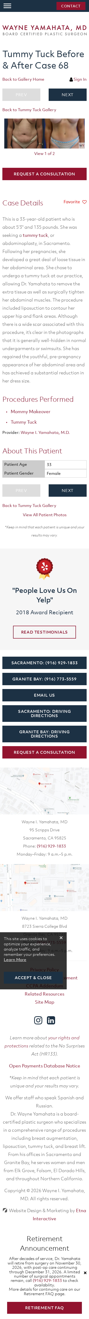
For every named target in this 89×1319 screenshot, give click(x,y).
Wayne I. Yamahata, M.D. (45, 432)
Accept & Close (33, 977)
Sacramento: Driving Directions (44, 713)
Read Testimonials (44, 632)
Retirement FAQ (44, 1307)
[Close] (85, 1273)
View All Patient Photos (44, 515)
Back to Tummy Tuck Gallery (29, 109)
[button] (68, 95)
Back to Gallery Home (23, 79)
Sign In (80, 79)
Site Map (44, 1002)
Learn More (15, 959)
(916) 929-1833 (51, 846)
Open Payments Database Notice (44, 1066)
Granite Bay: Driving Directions (44, 734)
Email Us (44, 695)
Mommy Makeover (31, 411)
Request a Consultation (44, 174)
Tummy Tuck (24, 422)
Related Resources (44, 994)
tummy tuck (35, 235)
